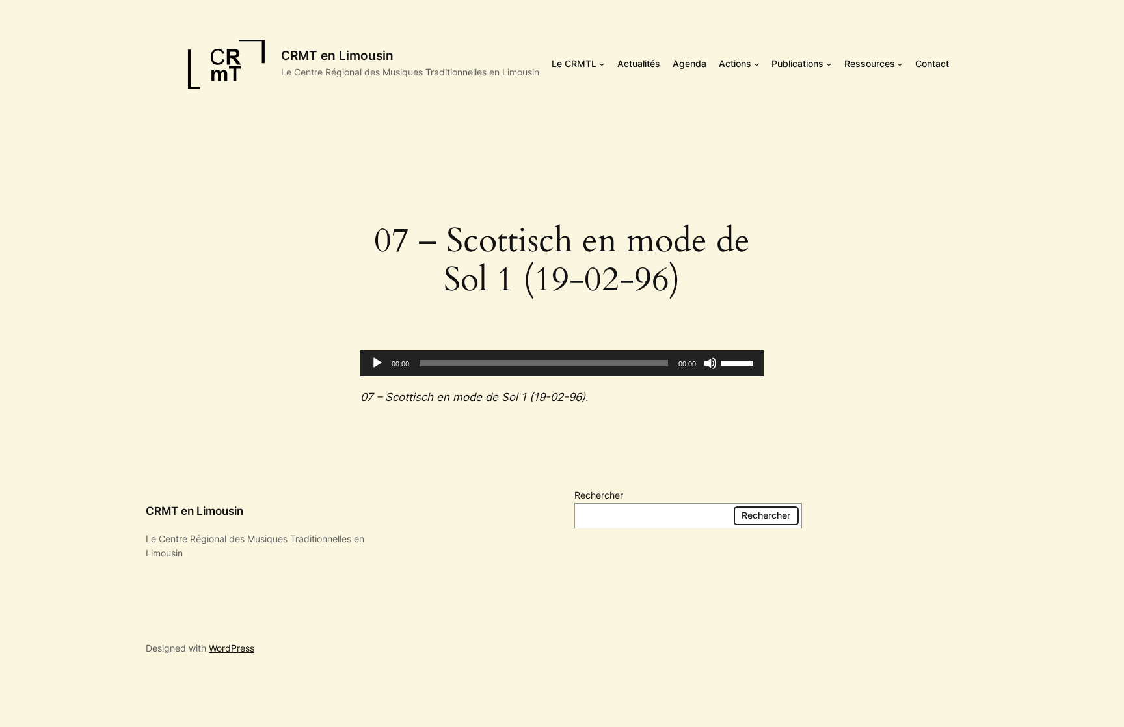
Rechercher (598, 495)
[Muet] (710, 363)
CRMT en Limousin (337, 55)
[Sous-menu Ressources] (900, 64)
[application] (562, 363)
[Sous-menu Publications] (829, 64)
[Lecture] (377, 363)
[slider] (739, 362)
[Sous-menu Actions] (757, 64)
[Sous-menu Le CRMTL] (602, 64)
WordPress (231, 647)
